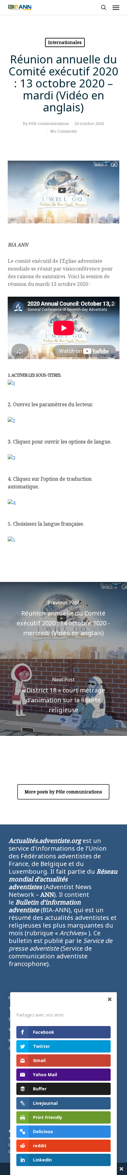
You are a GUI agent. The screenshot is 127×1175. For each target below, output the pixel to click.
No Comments (63, 131)
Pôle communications (49, 123)
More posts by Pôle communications (63, 792)
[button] (116, 7)
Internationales (65, 42)
